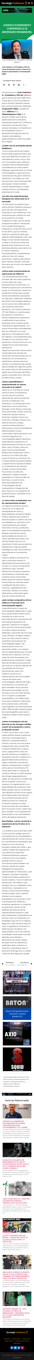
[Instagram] (22, 1347)
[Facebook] (11, 1347)
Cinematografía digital (10, 1077)
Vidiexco (27, 95)
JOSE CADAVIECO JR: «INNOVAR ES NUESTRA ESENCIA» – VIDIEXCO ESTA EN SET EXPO (16, 1201)
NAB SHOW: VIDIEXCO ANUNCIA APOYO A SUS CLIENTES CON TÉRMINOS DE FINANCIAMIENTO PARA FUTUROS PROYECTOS (16, 1275)
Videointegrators (8, 1086)
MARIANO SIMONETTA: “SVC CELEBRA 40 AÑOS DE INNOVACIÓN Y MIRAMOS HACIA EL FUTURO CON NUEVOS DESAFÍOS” (16, 1313)
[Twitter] (15, 1347)
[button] (29, 3)
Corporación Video (23, 1077)
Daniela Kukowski (20, 1079)
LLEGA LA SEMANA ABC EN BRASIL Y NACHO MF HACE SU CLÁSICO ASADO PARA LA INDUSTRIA (15, 1239)
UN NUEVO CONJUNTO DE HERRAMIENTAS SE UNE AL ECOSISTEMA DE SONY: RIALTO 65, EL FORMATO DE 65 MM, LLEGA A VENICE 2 (16, 1164)
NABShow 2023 (8, 1084)
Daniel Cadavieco (8, 1079)
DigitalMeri (17, 1357)
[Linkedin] (18, 1347)
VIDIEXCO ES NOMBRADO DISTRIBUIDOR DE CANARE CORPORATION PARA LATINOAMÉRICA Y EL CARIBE (15, 1124)
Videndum (16, 1084)
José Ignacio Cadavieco (17, 1081)
